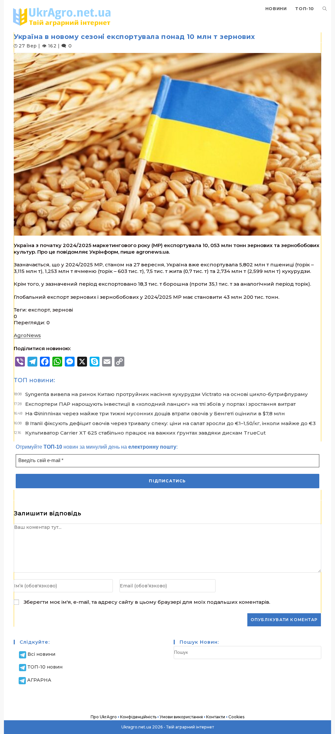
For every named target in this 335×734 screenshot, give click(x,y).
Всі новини (41, 654)
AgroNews (27, 335)
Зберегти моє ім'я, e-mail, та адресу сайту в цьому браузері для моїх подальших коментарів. (147, 602)
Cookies (236, 716)
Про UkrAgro (104, 716)
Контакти (215, 716)
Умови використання (181, 716)
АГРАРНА (39, 680)
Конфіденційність (138, 716)
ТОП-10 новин (44, 667)
